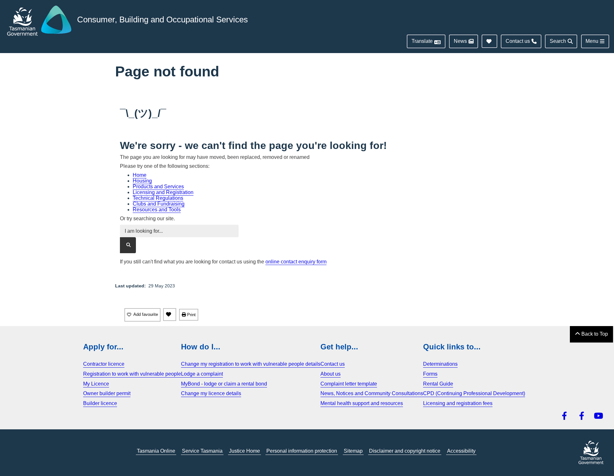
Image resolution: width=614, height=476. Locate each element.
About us (330, 374)
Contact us (332, 364)
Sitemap (353, 451)
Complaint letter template (348, 383)
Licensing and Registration (163, 192)
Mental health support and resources (361, 403)
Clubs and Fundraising (159, 204)
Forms (430, 374)
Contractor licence (103, 364)
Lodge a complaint (202, 374)
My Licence (96, 383)
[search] (128, 245)
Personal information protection (301, 451)
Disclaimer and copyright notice (404, 451)
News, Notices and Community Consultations (371, 393)
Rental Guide (438, 383)
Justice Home (244, 451)
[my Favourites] (170, 314)
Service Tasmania (202, 451)
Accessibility (461, 451)
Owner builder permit (106, 393)
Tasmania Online (156, 451)
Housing (142, 180)
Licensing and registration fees (457, 403)
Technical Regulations (158, 198)
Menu (592, 41)
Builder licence (100, 403)
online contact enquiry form (296, 261)
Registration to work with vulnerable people (132, 374)
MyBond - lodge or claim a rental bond (224, 383)
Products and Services (158, 186)
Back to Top (594, 334)
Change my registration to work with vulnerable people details (250, 364)
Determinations (440, 364)
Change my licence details (211, 393)
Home (139, 175)
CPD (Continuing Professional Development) (474, 393)
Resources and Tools (157, 209)
